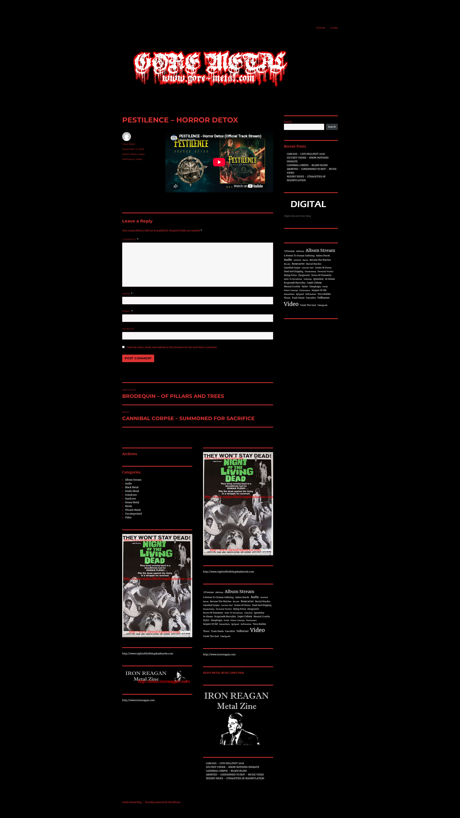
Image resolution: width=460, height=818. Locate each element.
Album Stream (133, 479)
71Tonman (208, 592)
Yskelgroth (225, 636)
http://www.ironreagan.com (138, 700)
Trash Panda (217, 631)
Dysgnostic (253, 609)
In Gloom (208, 616)
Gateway (248, 613)
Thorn (206, 631)
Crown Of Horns (242, 605)
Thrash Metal (133, 510)
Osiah (226, 620)
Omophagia (216, 620)
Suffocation (246, 624)
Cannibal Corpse (211, 605)
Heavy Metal (132, 502)
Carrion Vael (227, 605)
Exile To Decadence (234, 613)
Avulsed (264, 597)
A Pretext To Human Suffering (218, 597)
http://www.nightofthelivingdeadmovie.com (147, 653)
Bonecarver (247, 601)
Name (127, 293)
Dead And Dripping (262, 605)
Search (288, 121)
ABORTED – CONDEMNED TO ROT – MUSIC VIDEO (235, 774)
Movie (128, 506)
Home (320, 27)
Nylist (206, 620)
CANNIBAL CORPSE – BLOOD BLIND (226, 770)
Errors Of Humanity (213, 613)
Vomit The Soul (211, 636)
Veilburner (242, 631)
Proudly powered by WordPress (163, 802)
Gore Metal (128, 144)
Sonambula (224, 624)
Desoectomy (208, 609)
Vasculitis (230, 631)
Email (127, 311)
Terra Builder (259, 624)
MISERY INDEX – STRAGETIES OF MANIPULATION (235, 778)
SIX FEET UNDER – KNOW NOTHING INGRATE (232, 767)
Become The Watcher (220, 601)
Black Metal (131, 487)
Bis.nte (236, 601)
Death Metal (129, 154)
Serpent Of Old (210, 624)
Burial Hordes (262, 601)
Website (128, 328)
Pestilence (128, 159)
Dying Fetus (239, 609)
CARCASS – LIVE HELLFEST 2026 (225, 763)
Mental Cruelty (262, 616)
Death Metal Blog (132, 802)
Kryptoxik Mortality (225, 616)
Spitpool (235, 624)
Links (334, 27)
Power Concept (238, 620)
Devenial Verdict (224, 609)
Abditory (219, 592)
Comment (130, 239)
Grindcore (131, 494)
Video (141, 154)
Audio (128, 483)
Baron (206, 601)
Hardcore (130, 498)
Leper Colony (244, 616)
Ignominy (259, 612)
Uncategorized (133, 513)
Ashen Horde (242, 597)
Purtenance (251, 620)
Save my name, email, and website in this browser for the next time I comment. (172, 347)
